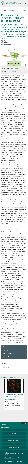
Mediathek (6, 350)
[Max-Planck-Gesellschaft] (7, 453)
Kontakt (4, 424)
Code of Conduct (14, 443)
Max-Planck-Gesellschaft (14, 440)
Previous (2, 397)
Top (25, 423)
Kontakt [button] (3, 363)
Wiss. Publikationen (8, 353)
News (4, 347)
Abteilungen (5, 427)
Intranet (14, 430)
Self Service (14, 437)
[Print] (5, 41)
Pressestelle (6, 357)
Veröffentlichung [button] (6, 368)
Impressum (21, 457)
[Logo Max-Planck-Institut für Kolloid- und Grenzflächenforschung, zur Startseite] (11, 3)
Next (26, 397)
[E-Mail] (2, 41)
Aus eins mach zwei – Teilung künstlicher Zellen (14, 395)
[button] (26, 65)
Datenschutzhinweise (9, 457)
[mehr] (16, 71)
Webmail (14, 433)
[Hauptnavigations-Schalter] (25, 3)
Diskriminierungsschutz (14, 447)
